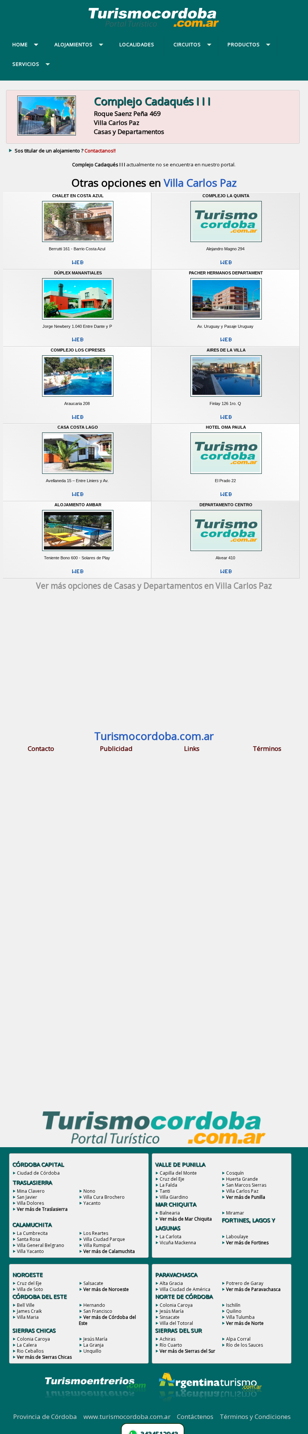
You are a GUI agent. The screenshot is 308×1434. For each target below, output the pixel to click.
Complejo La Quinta (225, 195)
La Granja (93, 1345)
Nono (89, 1191)
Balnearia (170, 1213)
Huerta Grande (242, 1179)
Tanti (165, 1191)
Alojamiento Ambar (77, 504)
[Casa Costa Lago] (77, 475)
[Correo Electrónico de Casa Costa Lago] (77, 497)
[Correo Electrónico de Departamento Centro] (226, 574)
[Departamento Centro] (225, 552)
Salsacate (93, 1283)
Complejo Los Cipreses (78, 350)
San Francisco (97, 1311)
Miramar (235, 1213)
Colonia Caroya (33, 1339)
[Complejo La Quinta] (225, 243)
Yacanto (92, 1203)
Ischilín (233, 1305)
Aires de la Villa (226, 350)
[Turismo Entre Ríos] (95, 1408)
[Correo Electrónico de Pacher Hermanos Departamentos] (226, 342)
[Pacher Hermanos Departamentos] (225, 321)
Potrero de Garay (244, 1283)
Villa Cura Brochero (104, 1197)
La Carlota (170, 1236)
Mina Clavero (31, 1191)
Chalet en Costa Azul (78, 195)
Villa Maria (28, 1317)
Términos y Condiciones (255, 1416)
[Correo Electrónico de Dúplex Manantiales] (77, 342)
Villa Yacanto (30, 1251)
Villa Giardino (174, 1197)
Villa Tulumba (240, 1317)
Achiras (167, 1339)
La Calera (27, 1345)
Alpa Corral (238, 1339)
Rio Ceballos (30, 1351)
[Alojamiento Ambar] (77, 552)
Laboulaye (237, 1236)
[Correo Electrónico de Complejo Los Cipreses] (77, 420)
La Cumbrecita (32, 1233)
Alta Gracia (171, 1283)
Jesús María (95, 1339)
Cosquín (235, 1173)
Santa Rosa (28, 1239)
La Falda (168, 1185)
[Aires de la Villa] (225, 398)
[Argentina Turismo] (209, 1408)
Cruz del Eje (172, 1179)
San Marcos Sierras (246, 1185)
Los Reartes (95, 1233)
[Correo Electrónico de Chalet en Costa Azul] (77, 265)
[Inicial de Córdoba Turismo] (154, 27)
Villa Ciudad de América (185, 1289)
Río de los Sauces (244, 1345)
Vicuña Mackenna (178, 1242)
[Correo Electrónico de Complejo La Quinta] (226, 265)
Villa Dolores (30, 1203)
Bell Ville (26, 1305)
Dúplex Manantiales (78, 273)
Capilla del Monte (178, 1173)
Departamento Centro (225, 504)
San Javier (27, 1197)
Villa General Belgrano (40, 1245)
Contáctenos (195, 1416)
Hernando (94, 1305)
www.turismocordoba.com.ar (127, 1416)
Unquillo (92, 1351)
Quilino (234, 1311)
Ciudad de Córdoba (38, 1173)
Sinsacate (170, 1317)
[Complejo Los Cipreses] (77, 398)
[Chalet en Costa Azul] (77, 243)
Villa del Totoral (176, 1323)
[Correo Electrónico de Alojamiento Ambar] (77, 574)
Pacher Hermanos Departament (226, 273)
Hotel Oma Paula (226, 427)
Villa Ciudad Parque (104, 1239)
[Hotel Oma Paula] (225, 475)
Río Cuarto (171, 1345)
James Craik (29, 1311)
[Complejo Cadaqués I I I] (46, 135)
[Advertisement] (154, 662)
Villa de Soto (30, 1289)
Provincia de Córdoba (45, 1416)
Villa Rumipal (96, 1245)
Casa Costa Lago (77, 427)
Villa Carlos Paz (242, 1191)
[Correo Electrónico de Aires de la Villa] (226, 420)
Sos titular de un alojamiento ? (65, 150)
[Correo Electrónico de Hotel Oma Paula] (226, 497)
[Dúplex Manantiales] (77, 321)
